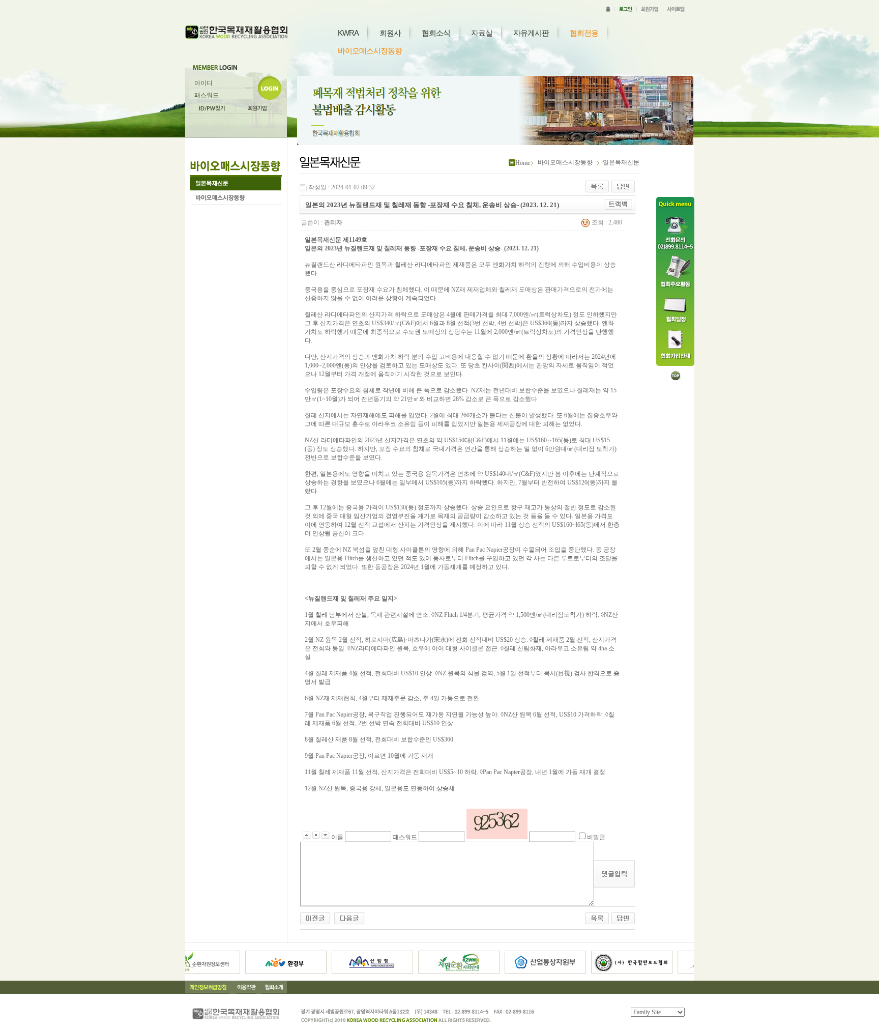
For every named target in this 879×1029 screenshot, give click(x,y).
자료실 (481, 32)
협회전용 (584, 33)
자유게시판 (531, 32)
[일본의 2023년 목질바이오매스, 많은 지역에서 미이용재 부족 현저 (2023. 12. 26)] (315, 917)
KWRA (348, 32)
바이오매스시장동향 (370, 50)
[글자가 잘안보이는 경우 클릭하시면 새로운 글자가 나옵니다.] (497, 824)
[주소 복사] (618, 204)
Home (522, 162)
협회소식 (436, 32)
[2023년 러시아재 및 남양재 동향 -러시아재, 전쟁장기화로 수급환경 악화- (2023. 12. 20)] (349, 917)
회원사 (390, 32)
